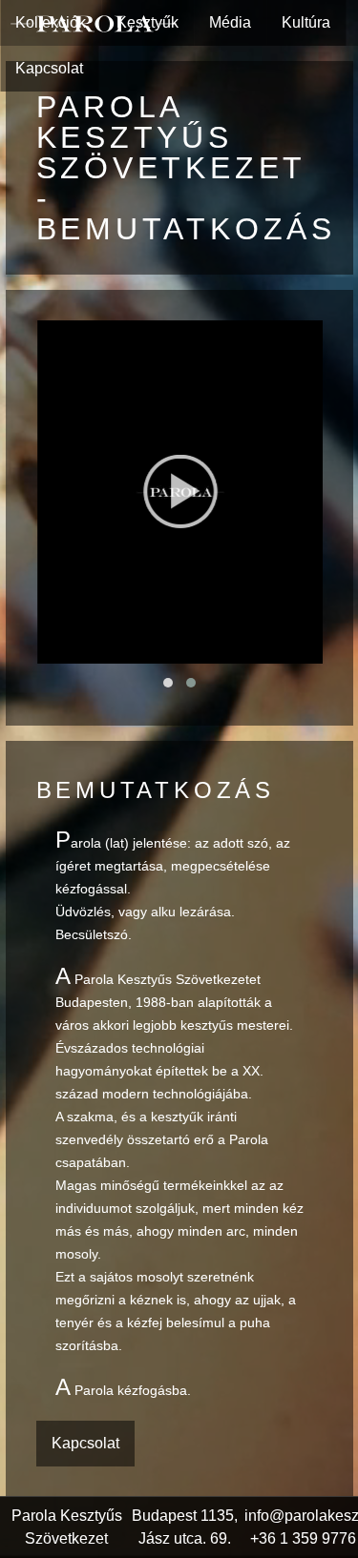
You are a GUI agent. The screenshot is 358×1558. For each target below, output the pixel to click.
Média (230, 22)
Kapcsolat (49, 68)
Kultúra (306, 22)
